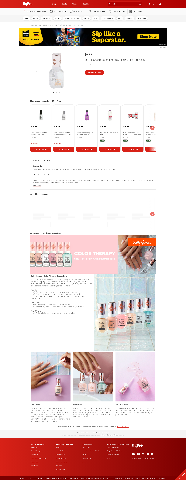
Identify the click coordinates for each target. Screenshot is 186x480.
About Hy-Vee (86, 447)
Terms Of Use (74, 478)
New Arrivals (142, 18)
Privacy (29, 478)
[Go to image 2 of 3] (56, 92)
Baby (120, 18)
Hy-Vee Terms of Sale (109, 435)
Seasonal (130, 18)
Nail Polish (80, 25)
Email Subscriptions (37, 451)
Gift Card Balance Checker (39, 458)
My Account (34, 454)
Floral (95, 18)
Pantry (35, 18)
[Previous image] (36, 70)
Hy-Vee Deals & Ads (113, 447)
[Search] (139, 4)
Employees (114, 478)
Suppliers (137, 478)
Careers (84, 454)
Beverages (46, 18)
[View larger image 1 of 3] (56, 70)
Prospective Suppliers (126, 478)
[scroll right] (152, 127)
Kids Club (110, 458)
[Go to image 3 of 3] (59, 92)
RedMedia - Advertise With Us (91, 451)
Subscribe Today (123, 427)
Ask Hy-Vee (34, 447)
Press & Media (35, 462)
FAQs (83, 462)
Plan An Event (60, 469)
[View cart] (160, 4)
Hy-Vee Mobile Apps (113, 454)
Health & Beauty (108, 18)
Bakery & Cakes (61, 458)
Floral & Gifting (61, 454)
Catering (59, 465)
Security (65, 478)
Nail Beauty (53, 25)
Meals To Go (60, 451)
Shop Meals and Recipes (114, 451)
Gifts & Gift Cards (61, 462)
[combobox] (125, 4)
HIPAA (82, 478)
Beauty (45, 25)
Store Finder (34, 465)
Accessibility (163, 478)
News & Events (86, 458)
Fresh (26, 18)
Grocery (58, 447)
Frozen (57, 18)
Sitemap (22, 478)
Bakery (86, 18)
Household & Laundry (72, 18)
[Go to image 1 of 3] (53, 92)
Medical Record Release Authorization (97, 478)
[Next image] (76, 70)
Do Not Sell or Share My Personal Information (47, 478)
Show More (37, 185)
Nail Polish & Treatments (67, 25)
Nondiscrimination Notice (149, 478)
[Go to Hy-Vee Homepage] (28, 4)
